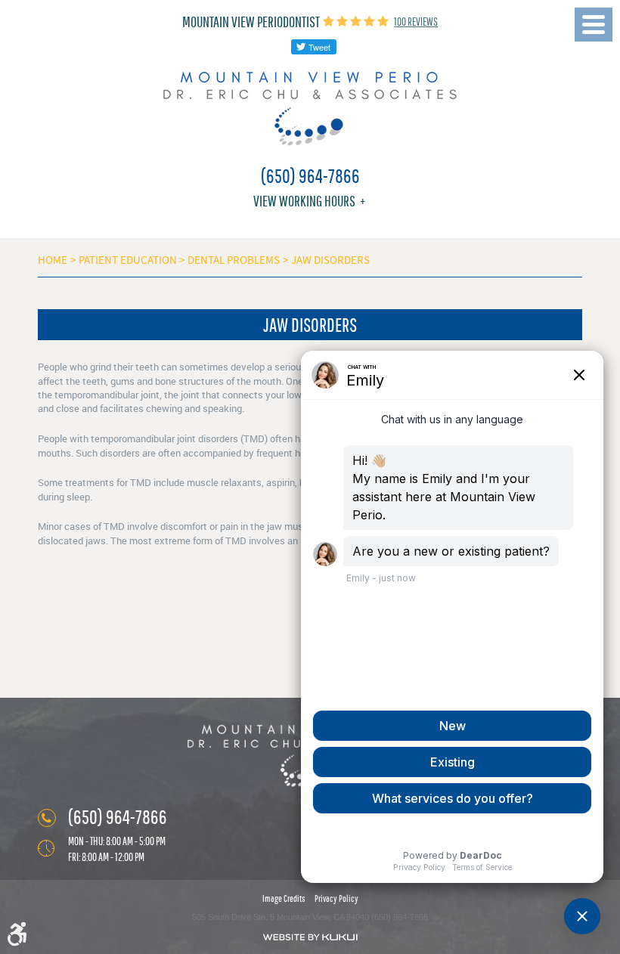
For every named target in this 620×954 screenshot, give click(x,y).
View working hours (304, 200)
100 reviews (416, 21)
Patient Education (128, 260)
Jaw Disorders (330, 260)
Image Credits (283, 898)
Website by (310, 937)
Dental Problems (234, 260)
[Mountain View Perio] (310, 108)
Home (52, 260)
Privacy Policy (336, 898)
